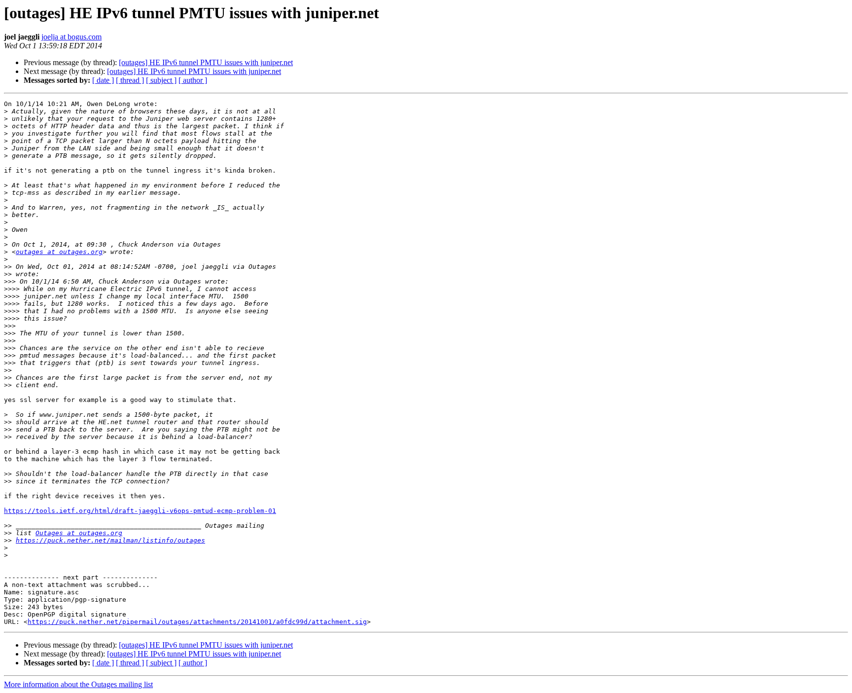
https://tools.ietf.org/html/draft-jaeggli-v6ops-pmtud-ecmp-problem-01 (140, 510)
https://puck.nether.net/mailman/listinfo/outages (110, 540)
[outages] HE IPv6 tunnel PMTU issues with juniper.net (206, 62)
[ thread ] (130, 80)
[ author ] (192, 80)
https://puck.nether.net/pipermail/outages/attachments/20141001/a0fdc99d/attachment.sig (197, 621)
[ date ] (103, 80)
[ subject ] (161, 80)
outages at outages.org (59, 251)
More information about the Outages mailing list (78, 684)
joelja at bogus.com (71, 37)
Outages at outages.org (79, 533)
